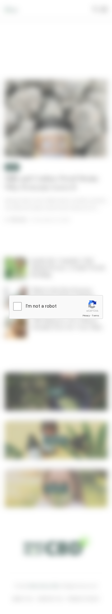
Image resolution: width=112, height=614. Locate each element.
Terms (95, 315)
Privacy (86, 315)
